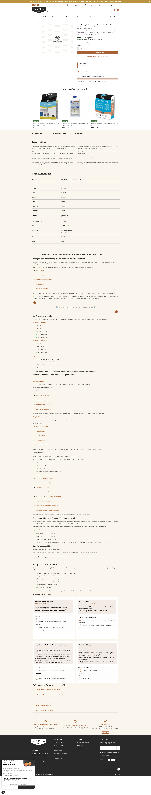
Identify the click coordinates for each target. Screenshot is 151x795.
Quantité (79, 45)
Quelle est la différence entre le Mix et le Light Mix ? (49, 695)
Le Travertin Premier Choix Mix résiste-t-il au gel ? (48, 689)
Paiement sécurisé (58, 745)
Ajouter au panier (98, 52)
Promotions (80, 745)
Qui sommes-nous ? (59, 743)
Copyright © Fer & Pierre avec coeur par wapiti (42, 774)
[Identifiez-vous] (114, 10)
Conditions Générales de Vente (62, 756)
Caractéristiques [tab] (59, 133)
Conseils (79, 133)
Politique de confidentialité (60, 753)
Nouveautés (80, 748)
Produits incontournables (83, 743)
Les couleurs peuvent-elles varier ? (44, 710)
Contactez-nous (58, 759)
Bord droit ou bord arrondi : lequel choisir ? (46, 700)
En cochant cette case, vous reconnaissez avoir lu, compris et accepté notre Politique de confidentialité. (110, 754)
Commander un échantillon (95, 56)
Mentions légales (58, 751)
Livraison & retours (58, 748)
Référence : (35, 179)
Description (37, 133)
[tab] (75, 689)
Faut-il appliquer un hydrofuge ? (43, 705)
